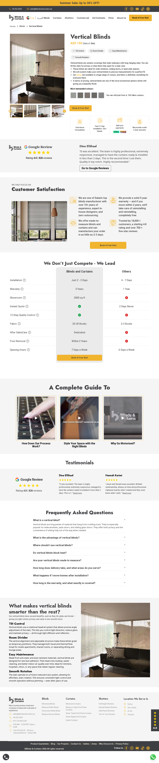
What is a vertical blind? (46, 520)
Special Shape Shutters (108, 707)
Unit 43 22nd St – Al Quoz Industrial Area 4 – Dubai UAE (24, 731)
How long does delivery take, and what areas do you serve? (67, 567)
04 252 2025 (17, 9)
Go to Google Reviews (95, 168)
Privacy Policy (122, 744)
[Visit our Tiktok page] (143, 9)
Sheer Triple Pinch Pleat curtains (78, 713)
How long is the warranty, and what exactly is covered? (64, 583)
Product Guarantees (40, 744)
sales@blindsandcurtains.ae (41, 9)
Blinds (47, 18)
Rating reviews (39, 157)
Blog (53, 744)
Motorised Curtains (73, 704)
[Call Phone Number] (5, 757)
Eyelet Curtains (72, 720)
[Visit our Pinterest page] (148, 9)
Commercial (83, 18)
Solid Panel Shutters (107, 711)
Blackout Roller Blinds (50, 707)
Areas (94, 744)
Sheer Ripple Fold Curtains (76, 717)
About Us (121, 18)
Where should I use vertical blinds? (53, 545)
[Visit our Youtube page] (137, 9)
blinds (79, 75)
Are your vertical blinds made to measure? (57, 560)
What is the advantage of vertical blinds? (56, 537)
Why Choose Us (106, 744)
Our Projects (63, 744)
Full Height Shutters (106, 704)
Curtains (57, 18)
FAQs (111, 18)
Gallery (86, 744)
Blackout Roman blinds (51, 714)
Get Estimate (98, 18)
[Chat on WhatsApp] (153, 757)
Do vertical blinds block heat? (50, 552)
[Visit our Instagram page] (132, 9)
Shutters (69, 18)
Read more (80, 493)
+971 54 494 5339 (20, 721)
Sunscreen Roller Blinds (51, 711)
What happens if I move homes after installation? (61, 575)
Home (13, 26)
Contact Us (76, 744)
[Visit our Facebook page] (126, 9)
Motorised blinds (48, 704)
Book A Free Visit (140, 18)
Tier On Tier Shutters (107, 714)
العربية (40, 17)
